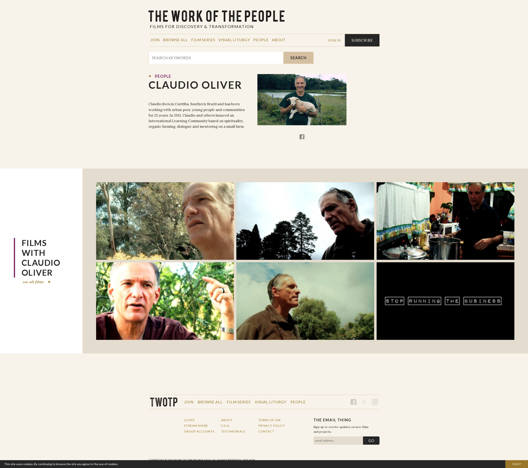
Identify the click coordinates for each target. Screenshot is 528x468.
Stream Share (196, 425)
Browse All (175, 40)
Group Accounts (199, 431)
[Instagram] (375, 402)
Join (155, 40)
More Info (125, 464)
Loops (189, 420)
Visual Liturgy (234, 40)
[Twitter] (364, 402)
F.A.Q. (225, 425)
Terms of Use (269, 420)
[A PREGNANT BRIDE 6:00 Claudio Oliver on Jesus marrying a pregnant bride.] (305, 301)
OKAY (516, 464)
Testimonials (233, 431)
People (261, 40)
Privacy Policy (271, 425)
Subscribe (362, 40)
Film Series (203, 40)
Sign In (334, 40)
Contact (266, 431)
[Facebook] (301, 136)
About (279, 40)
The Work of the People (163, 402)
